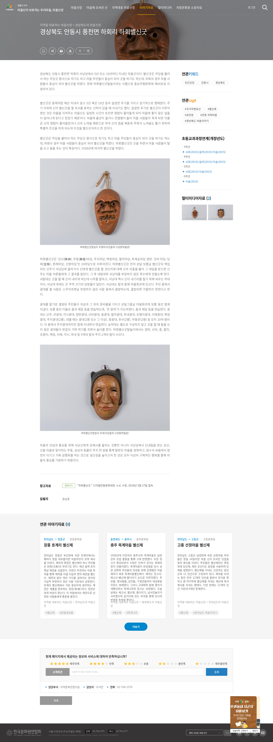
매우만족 (74, 663)
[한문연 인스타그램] (239, 735)
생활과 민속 (40, 8)
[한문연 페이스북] (247, 735)
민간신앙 (189, 82)
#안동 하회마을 (208, 115)
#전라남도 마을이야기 (205, 612)
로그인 (251, 7)
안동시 (205, 82)
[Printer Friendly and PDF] (61, 53)
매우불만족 (221, 663)
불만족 (182, 663)
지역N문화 (11, 7)
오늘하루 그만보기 (240, 731)
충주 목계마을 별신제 (126, 545)
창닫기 (255, 731)
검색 (264, 7)
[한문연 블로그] (255, 735)
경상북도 (220, 82)
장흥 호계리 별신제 (58, 545)
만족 (111, 663)
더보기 (136, 627)
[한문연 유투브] (262, 735)
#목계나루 (131, 612)
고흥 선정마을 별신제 (193, 545)
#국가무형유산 (193, 109)
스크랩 (43, 51)
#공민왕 (189, 115)
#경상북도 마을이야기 (197, 121)
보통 (146, 663)
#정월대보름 (66, 612)
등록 (216, 672)
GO (227, 732)
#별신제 (212, 109)
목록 (56, 700)
